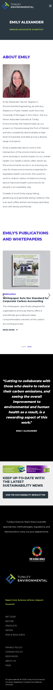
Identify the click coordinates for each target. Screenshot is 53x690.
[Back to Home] (17, 6)
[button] (4, 295)
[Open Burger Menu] (50, 6)
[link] (26, 290)
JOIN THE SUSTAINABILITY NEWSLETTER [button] (25, 495)
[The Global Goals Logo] (33, 554)
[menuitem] (10, 617)
